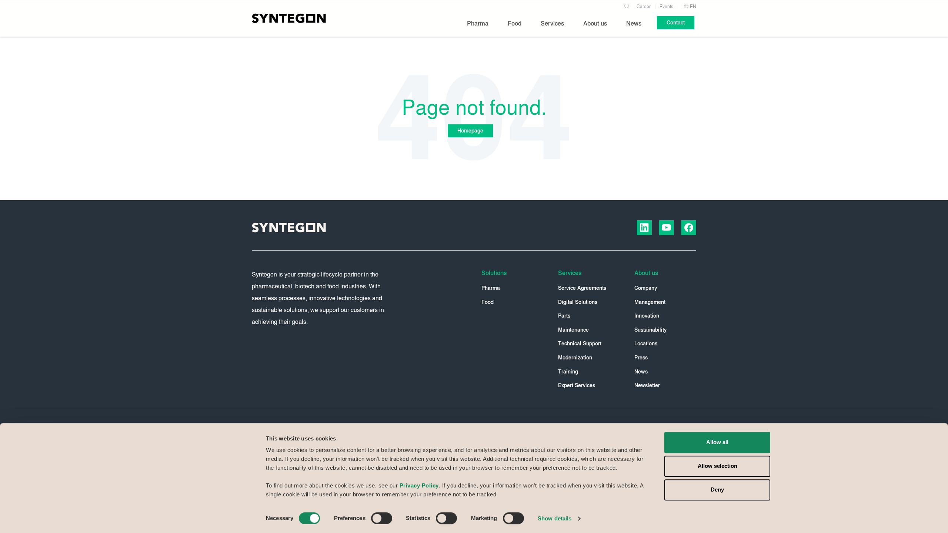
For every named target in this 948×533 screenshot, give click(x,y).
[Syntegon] (289, 18)
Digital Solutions (577, 302)
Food (487, 302)
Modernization (575, 358)
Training (568, 372)
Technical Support (579, 344)
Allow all (717, 442)
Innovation (646, 316)
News (641, 372)
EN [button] (692, 6)
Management (649, 302)
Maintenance (573, 330)
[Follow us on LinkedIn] (644, 227)
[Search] (626, 5)
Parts (564, 316)
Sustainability (650, 330)
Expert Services (576, 385)
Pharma (490, 288)
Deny (717, 489)
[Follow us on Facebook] (688, 227)
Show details (554, 518)
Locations (645, 344)
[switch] (381, 518)
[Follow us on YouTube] (666, 227)
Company (645, 288)
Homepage (470, 131)
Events (666, 6)
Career (644, 6)
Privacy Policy (419, 485)
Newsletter (647, 385)
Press (641, 358)
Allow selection (717, 466)
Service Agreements (582, 288)
